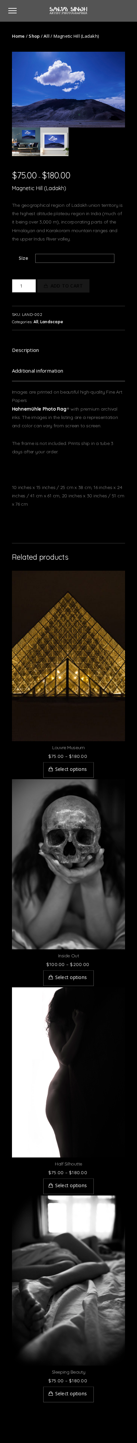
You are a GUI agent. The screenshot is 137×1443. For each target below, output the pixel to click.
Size (24, 258)
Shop (34, 36)
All (47, 36)
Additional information (38, 370)
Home (18, 36)
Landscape (51, 321)
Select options (71, 769)
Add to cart (67, 286)
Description (25, 350)
